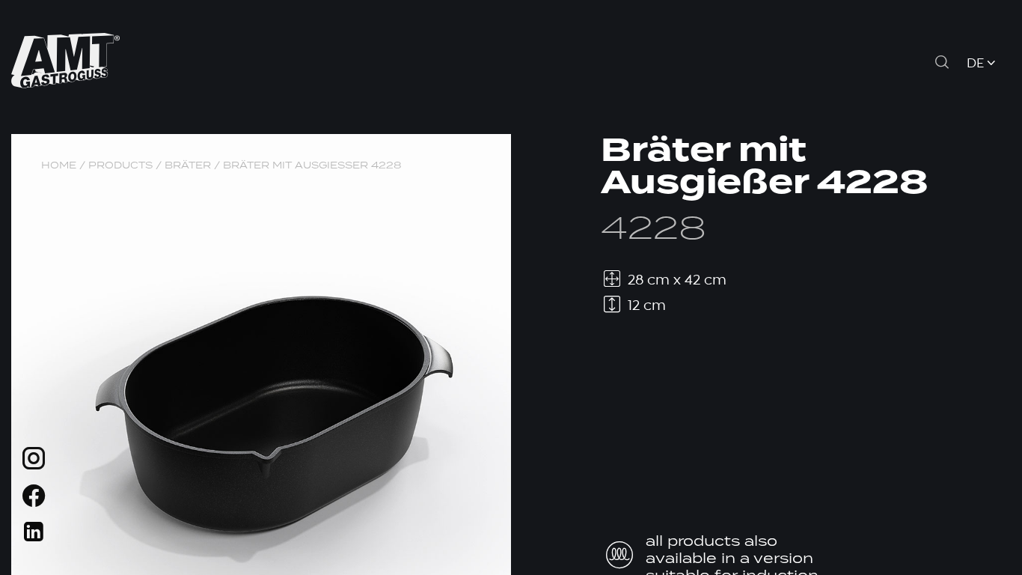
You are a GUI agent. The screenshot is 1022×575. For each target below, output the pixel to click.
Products (120, 165)
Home (58, 165)
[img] (33, 460)
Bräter (188, 165)
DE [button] (975, 64)
